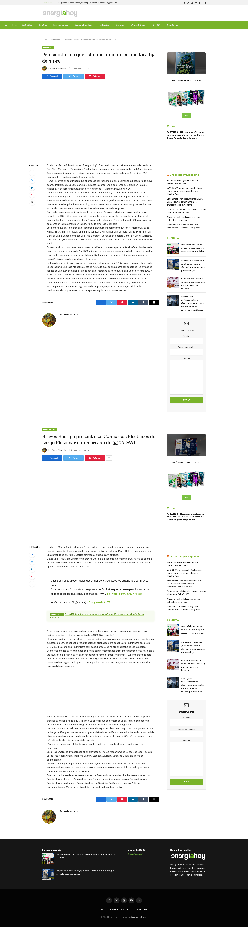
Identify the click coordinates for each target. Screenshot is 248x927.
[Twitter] (32, 180)
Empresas (48, 47)
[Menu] (6, 25)
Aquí (186, 116)
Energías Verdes (60, 25)
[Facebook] (32, 173)
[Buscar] (204, 2)
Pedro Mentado (59, 68)
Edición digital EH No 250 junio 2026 (186, 81)
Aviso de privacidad (121, 909)
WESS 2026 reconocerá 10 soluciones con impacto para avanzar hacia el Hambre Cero (184, 191)
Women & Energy (138, 25)
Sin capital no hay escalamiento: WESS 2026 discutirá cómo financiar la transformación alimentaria (185, 202)
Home (15, 25)
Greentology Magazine (184, 174)
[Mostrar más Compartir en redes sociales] (109, 76)
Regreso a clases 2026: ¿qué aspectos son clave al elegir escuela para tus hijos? (193, 265)
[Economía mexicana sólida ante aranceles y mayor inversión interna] (173, 282)
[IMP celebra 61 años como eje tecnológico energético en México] (173, 248)
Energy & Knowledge (84, 25)
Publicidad (142, 909)
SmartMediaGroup (138, 917)
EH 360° (156, 25)
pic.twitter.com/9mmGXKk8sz (124, 593)
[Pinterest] (32, 195)
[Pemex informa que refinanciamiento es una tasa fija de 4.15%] (100, 120)
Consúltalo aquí (135, 854)
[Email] (32, 202)
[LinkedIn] (32, 188)
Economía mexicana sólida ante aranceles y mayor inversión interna (89, 3)
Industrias (104, 25)
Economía (120, 25)
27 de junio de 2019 (98, 602)
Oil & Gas (43, 25)
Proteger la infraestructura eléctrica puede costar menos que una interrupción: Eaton (193, 303)
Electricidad (27, 25)
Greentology (172, 25)
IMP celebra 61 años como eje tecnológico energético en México (193, 247)
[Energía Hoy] (60, 13)
